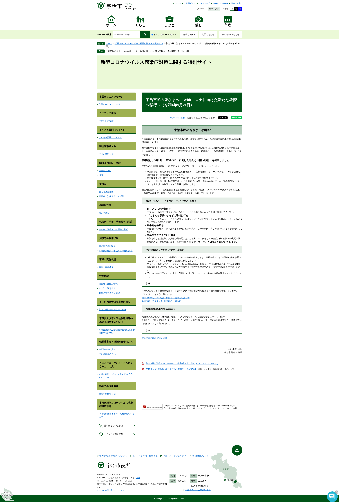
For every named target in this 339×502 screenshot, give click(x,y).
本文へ (178, 3)
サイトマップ (204, 3)
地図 (138, 477)
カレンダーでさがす (230, 34)
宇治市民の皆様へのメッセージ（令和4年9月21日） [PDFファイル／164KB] (182, 363)
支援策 (102, 184)
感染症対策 (105, 205)
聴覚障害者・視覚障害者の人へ (116, 341)
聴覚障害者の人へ (107, 349)
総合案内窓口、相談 (110, 163)
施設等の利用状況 (108, 238)
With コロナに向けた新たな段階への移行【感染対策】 (171, 369)
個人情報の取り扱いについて (113, 456)
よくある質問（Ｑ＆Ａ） (112, 129)
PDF (174, 34)
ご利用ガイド (189, 3)
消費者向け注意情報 (108, 284)
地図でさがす (208, 34)
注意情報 (104, 276)
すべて (156, 34)
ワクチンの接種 (107, 113)
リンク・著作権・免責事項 (145, 456)
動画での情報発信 (108, 386)
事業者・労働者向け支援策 (111, 196)
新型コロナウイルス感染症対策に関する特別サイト (139, 43)
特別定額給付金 (107, 146)
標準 (211, 9)
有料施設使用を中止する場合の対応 (116, 251)
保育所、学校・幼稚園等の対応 (116, 221)
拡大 (217, 9)
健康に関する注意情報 (109, 293)
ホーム (109, 43)
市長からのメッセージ (111, 96)
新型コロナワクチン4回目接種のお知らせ (161, 301)
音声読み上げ (236, 3)
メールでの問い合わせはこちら (110, 490)
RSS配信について (200, 456)
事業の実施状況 (107, 259)
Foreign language (220, 3)
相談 (101, 175)
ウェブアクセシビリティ (174, 456)
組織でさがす (189, 34)
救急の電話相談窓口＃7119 (154, 338)
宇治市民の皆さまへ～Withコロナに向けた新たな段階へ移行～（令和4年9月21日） (145, 51)
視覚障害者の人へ (107, 354)
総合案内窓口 (105, 170)
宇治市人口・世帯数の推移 (198, 489)
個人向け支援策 (106, 192)
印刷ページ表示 (177, 118)
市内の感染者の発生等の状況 (114, 302)
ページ (166, 34)
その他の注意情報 (107, 288)
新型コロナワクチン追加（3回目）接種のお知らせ (165, 298)
